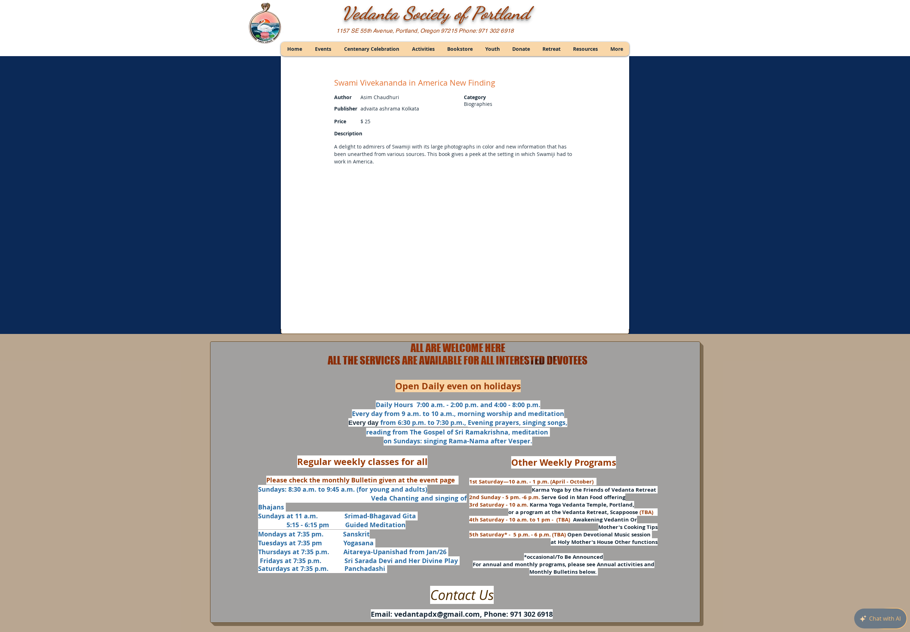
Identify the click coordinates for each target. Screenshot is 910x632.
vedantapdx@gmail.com (437, 614)
